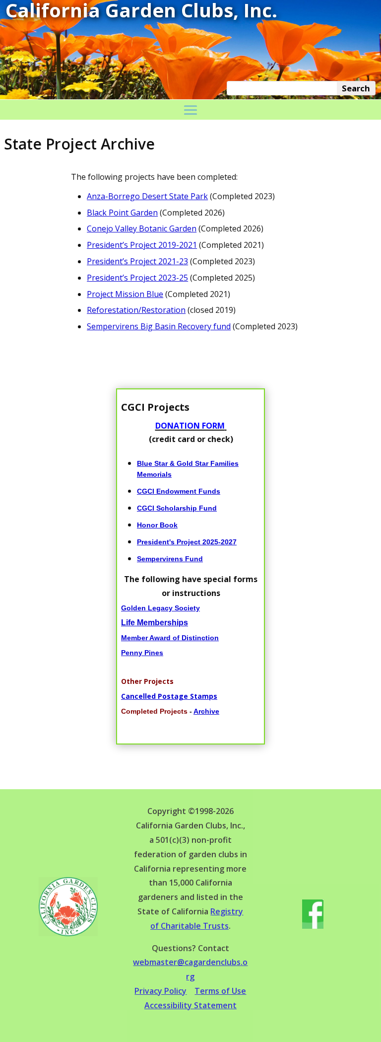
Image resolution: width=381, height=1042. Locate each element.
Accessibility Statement (190, 1005)
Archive (206, 711)
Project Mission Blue (125, 294)
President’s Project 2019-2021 (142, 244)
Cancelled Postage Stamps (169, 696)
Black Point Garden (122, 212)
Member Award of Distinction (170, 638)
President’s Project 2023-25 (137, 277)
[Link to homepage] (68, 933)
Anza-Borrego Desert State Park (147, 196)
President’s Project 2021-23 (137, 261)
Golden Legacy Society (160, 608)
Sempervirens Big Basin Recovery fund (159, 326)
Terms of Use (220, 990)
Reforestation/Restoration (136, 309)
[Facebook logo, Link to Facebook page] (312, 926)
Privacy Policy (160, 990)
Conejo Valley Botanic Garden (141, 228)
